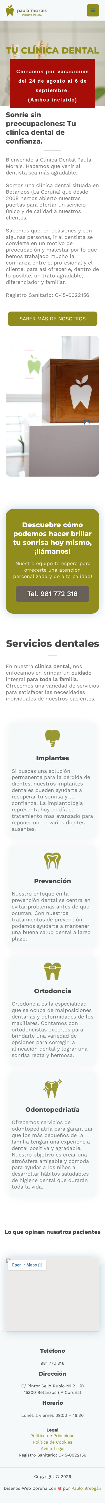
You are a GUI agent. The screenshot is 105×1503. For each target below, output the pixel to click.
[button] (87, 423)
